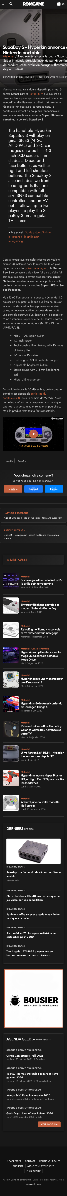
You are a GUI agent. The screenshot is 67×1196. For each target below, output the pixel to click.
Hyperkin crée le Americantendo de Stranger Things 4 (41, 705)
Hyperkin (9, 461)
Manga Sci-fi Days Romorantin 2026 (28, 1095)
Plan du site (33, 1171)
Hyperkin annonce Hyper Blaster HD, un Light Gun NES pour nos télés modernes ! (42, 779)
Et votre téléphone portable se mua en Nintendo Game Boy (40, 606)
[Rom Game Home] (33, 4)
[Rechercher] (11, 4)
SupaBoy (22, 461)
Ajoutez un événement (40, 1166)
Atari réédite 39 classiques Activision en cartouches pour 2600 (31, 935)
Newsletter (14, 1161)
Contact (30, 1161)
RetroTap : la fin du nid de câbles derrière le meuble (33, 874)
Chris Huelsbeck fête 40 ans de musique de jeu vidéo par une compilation (33, 898)
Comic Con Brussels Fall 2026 (24, 1056)
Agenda (30, 1184)
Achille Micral (15, 76)
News (38, 1184)
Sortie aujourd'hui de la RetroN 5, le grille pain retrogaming (29, 236)
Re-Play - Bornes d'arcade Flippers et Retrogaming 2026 (32, 1075)
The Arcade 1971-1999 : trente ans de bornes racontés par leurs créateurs (29, 953)
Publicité (18, 1166)
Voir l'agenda (49, 1124)
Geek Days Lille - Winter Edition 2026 (29, 1113)
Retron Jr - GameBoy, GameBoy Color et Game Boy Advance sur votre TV (41, 729)
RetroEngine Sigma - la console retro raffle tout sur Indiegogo (40, 631)
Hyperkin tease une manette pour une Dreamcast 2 (42, 680)
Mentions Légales (49, 1161)
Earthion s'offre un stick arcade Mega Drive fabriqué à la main (32, 916)
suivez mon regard (37, 268)
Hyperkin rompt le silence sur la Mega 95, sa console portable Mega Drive (41, 655)
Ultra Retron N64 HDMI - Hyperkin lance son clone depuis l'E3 (42, 754)
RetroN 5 (34, 94)
